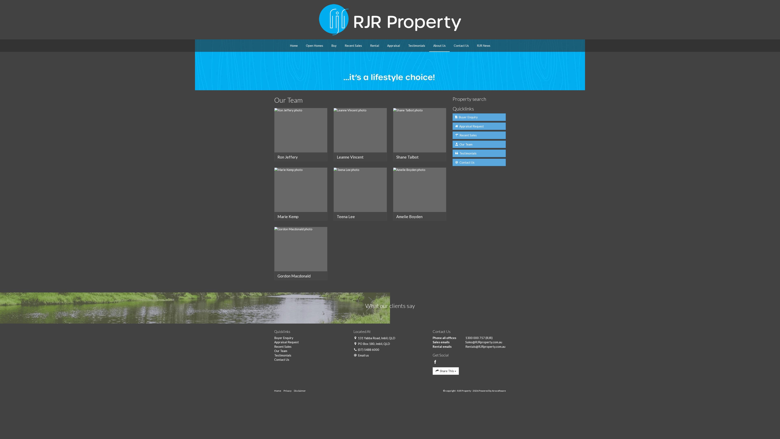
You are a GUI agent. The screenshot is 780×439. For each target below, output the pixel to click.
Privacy (287, 390)
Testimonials (416, 45)
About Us (439, 45)
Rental (374, 45)
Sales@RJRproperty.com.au (483, 342)
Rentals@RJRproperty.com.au (485, 346)
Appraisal (393, 45)
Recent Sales (353, 45)
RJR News (483, 45)
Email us (363, 355)
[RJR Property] (390, 19)
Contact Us (461, 45)
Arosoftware (499, 390)
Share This (447, 371)
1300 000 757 (475, 338)
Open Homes (314, 45)
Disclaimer (300, 390)
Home (294, 45)
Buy (334, 45)
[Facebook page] (435, 362)
